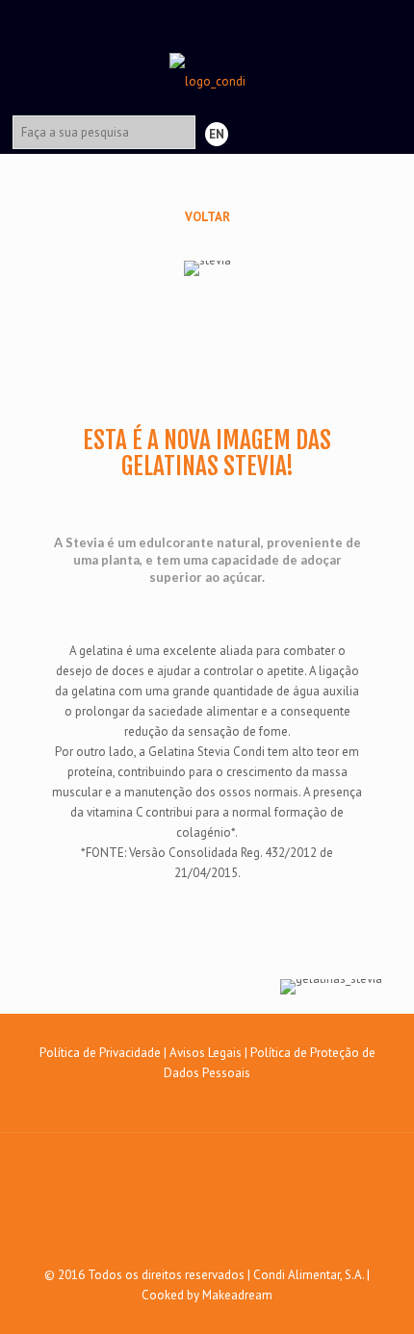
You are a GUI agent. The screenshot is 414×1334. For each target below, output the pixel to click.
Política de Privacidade (100, 1053)
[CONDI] (207, 53)
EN (216, 134)
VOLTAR (207, 217)
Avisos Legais (205, 1053)
